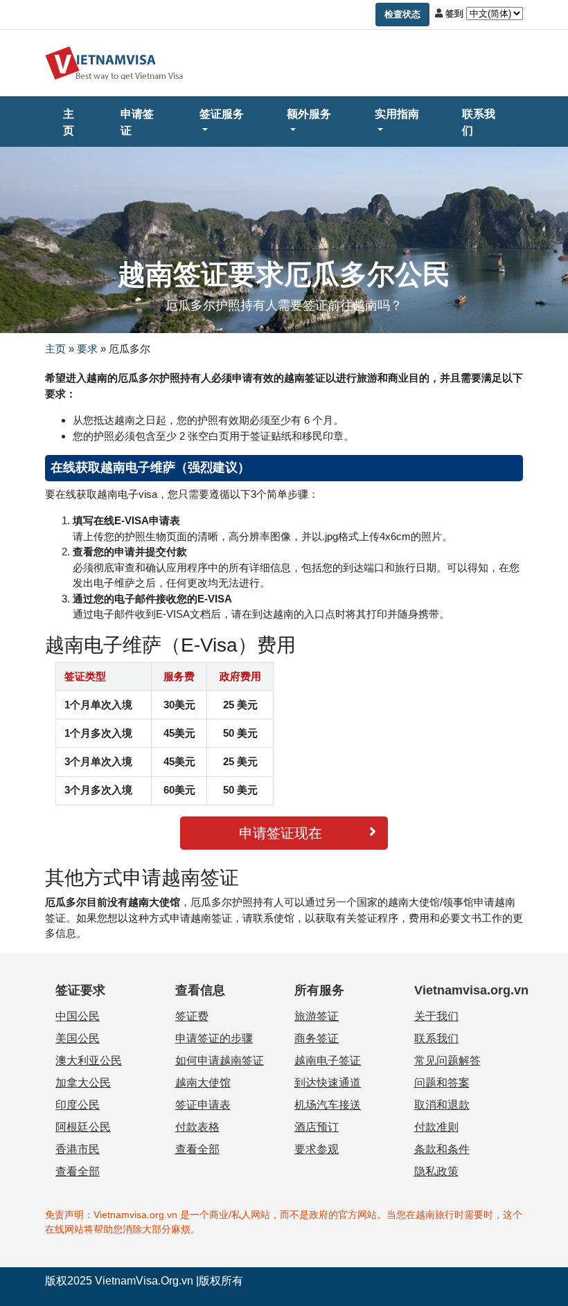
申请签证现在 (280, 833)
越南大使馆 (203, 1083)
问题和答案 (442, 1083)
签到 (454, 13)
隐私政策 (436, 1171)
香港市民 (77, 1149)
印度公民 (77, 1105)
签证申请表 (203, 1105)
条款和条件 (442, 1149)
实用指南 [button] (397, 114)
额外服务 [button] (309, 114)
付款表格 (197, 1127)
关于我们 (436, 1016)
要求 (87, 349)
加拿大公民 (83, 1083)
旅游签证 (316, 1016)
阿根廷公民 (83, 1127)
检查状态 (402, 14)
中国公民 (77, 1016)
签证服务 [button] (221, 114)
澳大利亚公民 (88, 1060)
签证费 (191, 1016)
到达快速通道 (327, 1083)
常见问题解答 (447, 1060)
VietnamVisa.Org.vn (144, 1281)
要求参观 (316, 1149)
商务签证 (316, 1038)
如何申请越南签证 (219, 1060)
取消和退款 (442, 1105)
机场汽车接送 (327, 1105)
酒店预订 (316, 1127)
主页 (68, 122)
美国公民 (77, 1038)
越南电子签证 (327, 1060)
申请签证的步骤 (214, 1038)
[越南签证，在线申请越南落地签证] (114, 62)
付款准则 (436, 1127)
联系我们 (478, 122)
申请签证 (137, 122)
